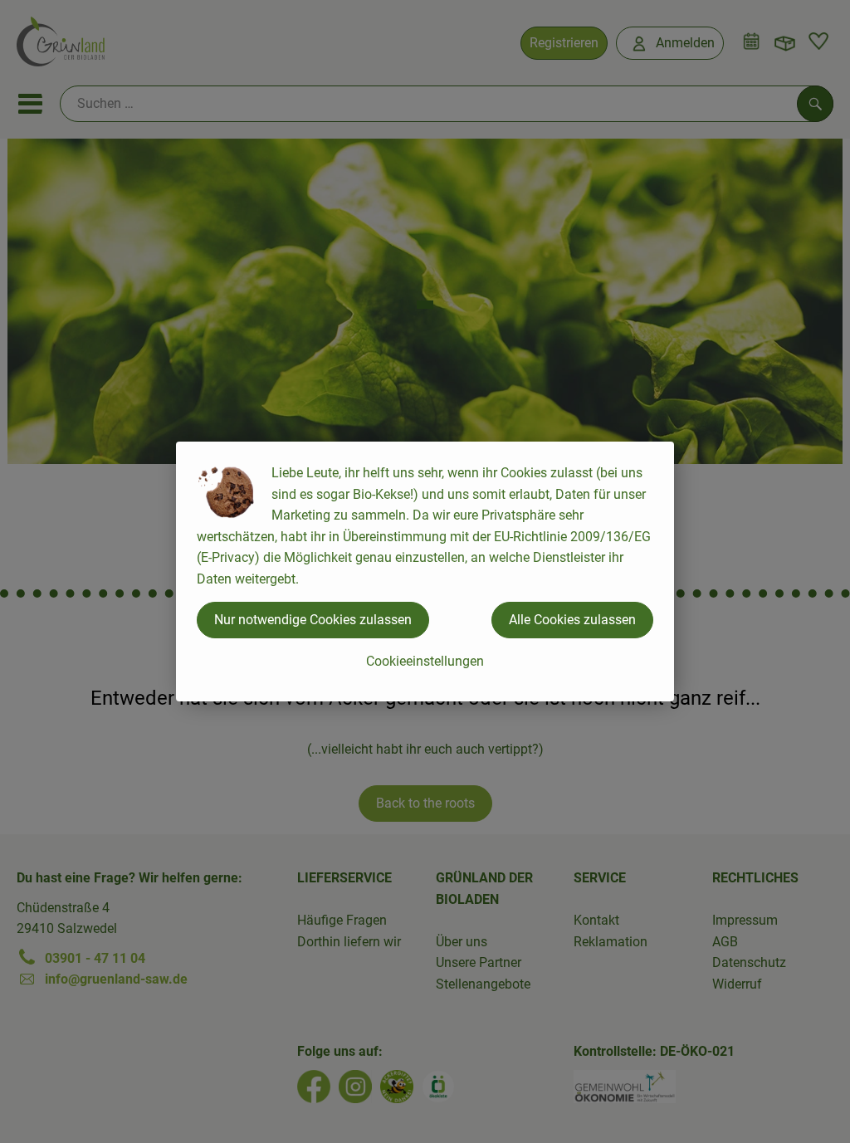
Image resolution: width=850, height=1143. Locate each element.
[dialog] (425, 571)
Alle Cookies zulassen (572, 620)
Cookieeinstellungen (425, 661)
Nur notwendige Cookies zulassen (313, 620)
